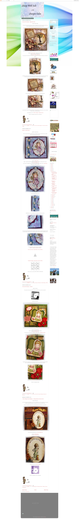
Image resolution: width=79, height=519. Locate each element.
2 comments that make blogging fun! (27, 393)
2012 (51, 169)
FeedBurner (53, 38)
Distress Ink (38, 54)
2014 (51, 167)
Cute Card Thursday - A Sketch (27, 286)
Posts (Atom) (27, 491)
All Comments (53, 22)
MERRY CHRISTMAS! (26, 130)
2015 (51, 166)
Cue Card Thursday (36, 125)
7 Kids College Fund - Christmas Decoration (54, 191)
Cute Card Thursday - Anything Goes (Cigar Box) (54, 188)
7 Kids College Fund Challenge (36, 486)
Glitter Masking (43, 282)
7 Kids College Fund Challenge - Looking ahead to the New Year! (33, 398)
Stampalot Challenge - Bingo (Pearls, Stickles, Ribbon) (35, 260)
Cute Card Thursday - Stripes (54, 186)
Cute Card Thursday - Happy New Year (28, 21)
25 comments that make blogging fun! (27, 124)
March (52, 203)
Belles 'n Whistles (42, 486)
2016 (51, 165)
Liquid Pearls (45, 163)
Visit (53, 154)
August (53, 197)
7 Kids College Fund (40, 432)
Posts (52, 21)
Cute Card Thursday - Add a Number (54, 192)
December (53, 171)
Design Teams (27, 18)
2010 (51, 206)
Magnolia (41, 125)
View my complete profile (54, 28)
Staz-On (34, 162)
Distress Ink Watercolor (38, 282)
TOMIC (23, 126)
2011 (51, 170)
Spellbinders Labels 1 (42, 332)
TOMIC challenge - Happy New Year (38, 112)
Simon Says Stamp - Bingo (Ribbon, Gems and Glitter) (35, 249)
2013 (51, 168)
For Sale (32, 18)
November (53, 194)
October (53, 195)
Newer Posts (24, 489)
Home (23, 18)
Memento (33, 54)
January (53, 205)
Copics (35, 54)
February (53, 204)
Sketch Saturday (38, 464)
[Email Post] (33, 124)
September (53, 196)
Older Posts (46, 489)
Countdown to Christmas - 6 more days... (53, 182)
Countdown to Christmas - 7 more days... (53, 184)
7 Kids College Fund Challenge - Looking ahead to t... (54, 179)
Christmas (33, 282)
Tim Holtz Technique (45, 125)
